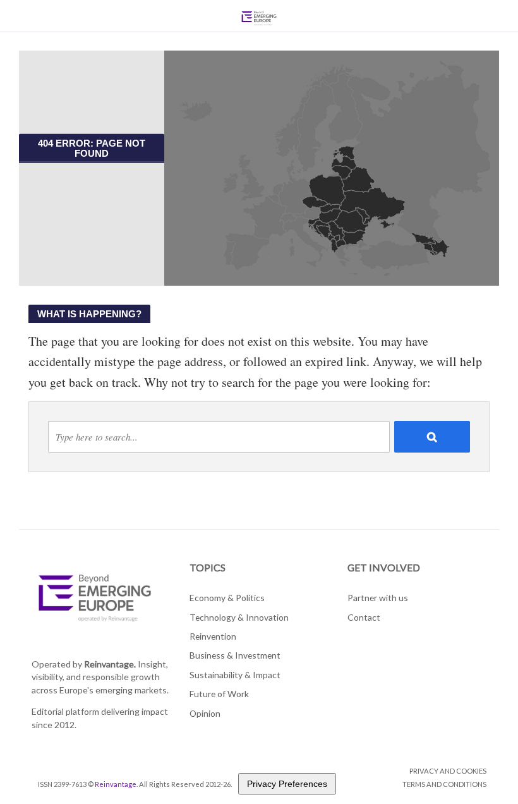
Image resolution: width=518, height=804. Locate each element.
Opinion (205, 713)
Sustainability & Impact (235, 674)
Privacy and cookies (447, 771)
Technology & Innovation (239, 617)
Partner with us (377, 597)
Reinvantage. (110, 664)
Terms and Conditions (444, 784)
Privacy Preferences (287, 784)
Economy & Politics (227, 597)
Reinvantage (115, 784)
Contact (363, 617)
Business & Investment (235, 655)
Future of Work (219, 693)
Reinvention (213, 636)
